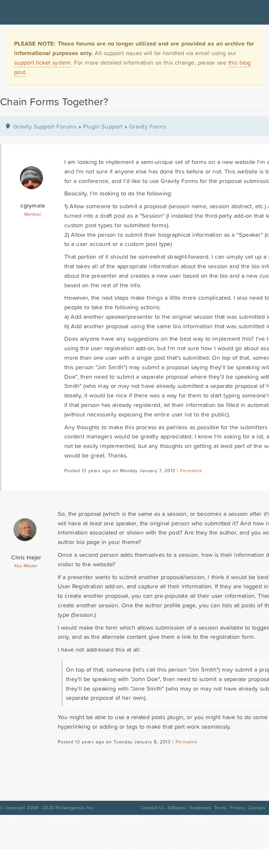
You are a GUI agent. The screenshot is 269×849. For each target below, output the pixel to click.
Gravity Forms (147, 126)
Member (33, 214)
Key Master (26, 565)
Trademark (200, 807)
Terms (220, 807)
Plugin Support (102, 126)
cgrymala (32, 205)
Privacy (237, 807)
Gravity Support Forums (44, 126)
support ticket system (42, 62)
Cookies (256, 807)
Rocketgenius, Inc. (74, 807)
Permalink (191, 470)
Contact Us (152, 807)
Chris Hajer (26, 557)
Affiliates (177, 807)
